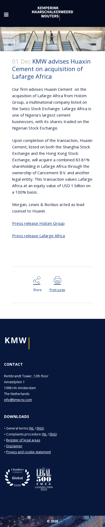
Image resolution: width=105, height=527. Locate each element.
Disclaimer (14, 446)
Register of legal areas (23, 440)
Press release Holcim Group (38, 223)
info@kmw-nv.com (18, 399)
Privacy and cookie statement (28, 452)
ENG (40, 428)
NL (32, 428)
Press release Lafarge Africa (38, 235)
